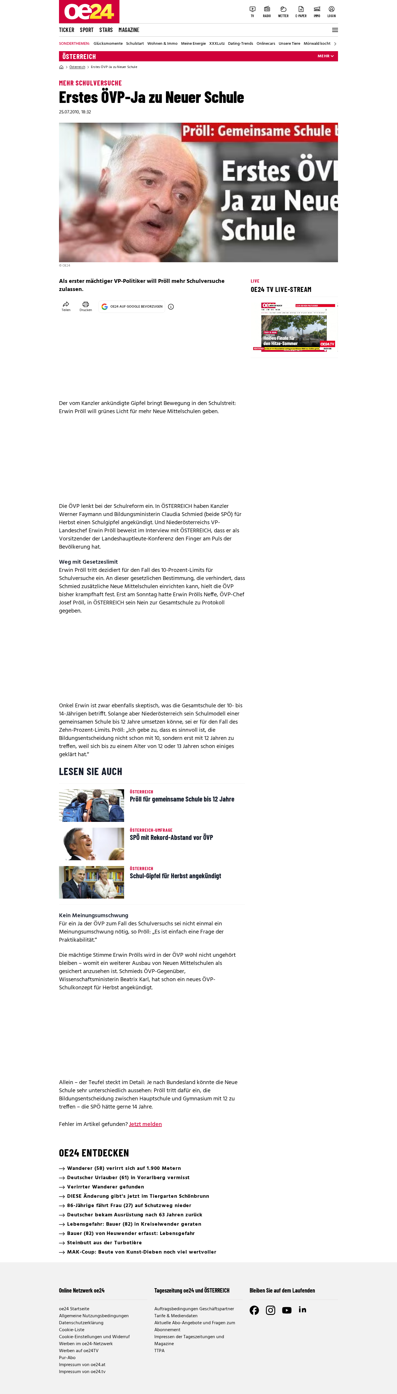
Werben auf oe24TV (79, 1351)
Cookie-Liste (71, 1330)
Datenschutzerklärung (81, 1323)
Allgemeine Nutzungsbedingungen (94, 1316)
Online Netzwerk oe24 (82, 1290)
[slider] (279, 342)
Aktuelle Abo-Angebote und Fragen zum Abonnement (194, 1326)
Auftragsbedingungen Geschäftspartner (194, 1309)
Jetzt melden (145, 1124)
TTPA (159, 1351)
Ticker (66, 29)
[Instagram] (270, 1310)
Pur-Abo (67, 1358)
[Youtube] (287, 1310)
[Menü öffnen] (334, 30)
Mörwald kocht (317, 44)
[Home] (61, 67)
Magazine (129, 29)
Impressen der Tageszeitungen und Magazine (189, 1340)
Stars (106, 29)
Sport (87, 29)
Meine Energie (193, 44)
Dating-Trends (240, 44)
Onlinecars (266, 44)
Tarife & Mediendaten (176, 1316)
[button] (260, 342)
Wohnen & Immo (162, 44)
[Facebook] (254, 1310)
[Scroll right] (335, 44)
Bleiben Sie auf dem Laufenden (282, 1290)
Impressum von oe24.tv (82, 1372)
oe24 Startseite (74, 1309)
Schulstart (135, 44)
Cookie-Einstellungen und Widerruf (94, 1337)
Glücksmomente (108, 44)
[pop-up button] (319, 342)
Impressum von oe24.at (82, 1365)
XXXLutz (217, 44)
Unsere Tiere (289, 44)
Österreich (79, 56)
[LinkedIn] (303, 1310)
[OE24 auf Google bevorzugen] (170, 306)
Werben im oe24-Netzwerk (86, 1344)
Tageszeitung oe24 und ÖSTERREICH (192, 1290)
